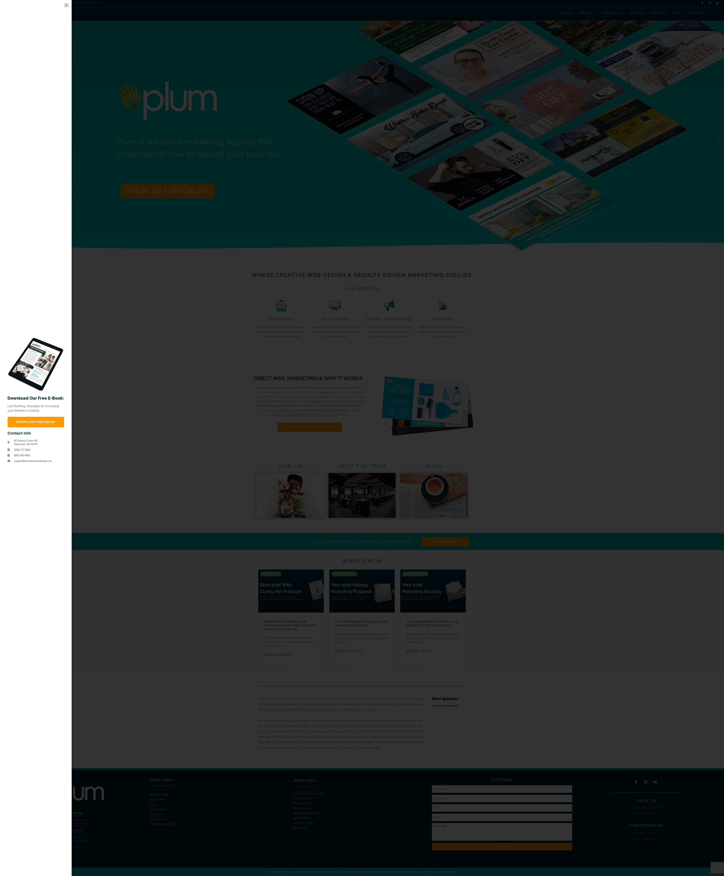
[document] (362, 438)
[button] (66, 5)
